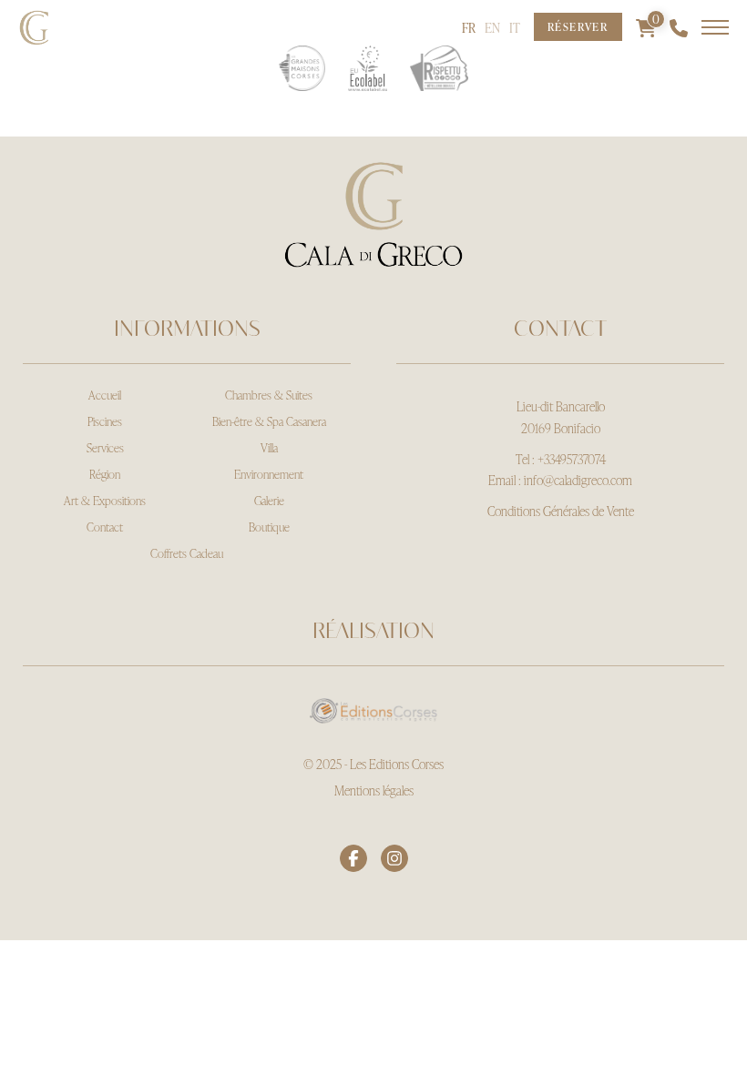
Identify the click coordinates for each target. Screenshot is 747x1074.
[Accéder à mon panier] (646, 27)
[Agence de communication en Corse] (373, 706)
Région (104, 474)
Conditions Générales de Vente (560, 511)
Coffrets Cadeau (186, 553)
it (514, 27)
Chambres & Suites (268, 395)
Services (105, 448)
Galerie (269, 500)
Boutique (269, 527)
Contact (105, 527)
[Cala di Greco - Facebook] (353, 858)
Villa (269, 448)
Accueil (104, 395)
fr (469, 27)
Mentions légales (374, 790)
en (492, 27)
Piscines (104, 421)
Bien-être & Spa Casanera (269, 421)
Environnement (268, 474)
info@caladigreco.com (578, 480)
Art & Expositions (105, 500)
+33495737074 (571, 459)
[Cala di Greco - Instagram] (394, 858)
